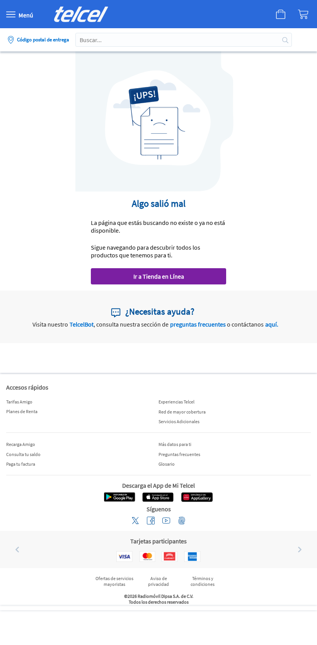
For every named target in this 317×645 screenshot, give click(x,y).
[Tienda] (273, 14)
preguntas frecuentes (198, 324)
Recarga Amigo (20, 444)
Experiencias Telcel (176, 402)
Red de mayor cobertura (182, 412)
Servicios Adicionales (178, 421)
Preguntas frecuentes (179, 454)
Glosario (166, 464)
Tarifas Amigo (19, 402)
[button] (14, 549)
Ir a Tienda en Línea (158, 276)
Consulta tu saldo (23, 454)
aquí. (271, 324)
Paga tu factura (20, 464)
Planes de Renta (21, 411)
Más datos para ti (174, 444)
